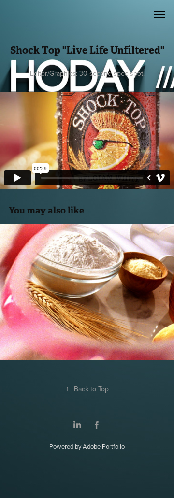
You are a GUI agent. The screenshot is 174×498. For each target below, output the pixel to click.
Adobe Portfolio (104, 446)
